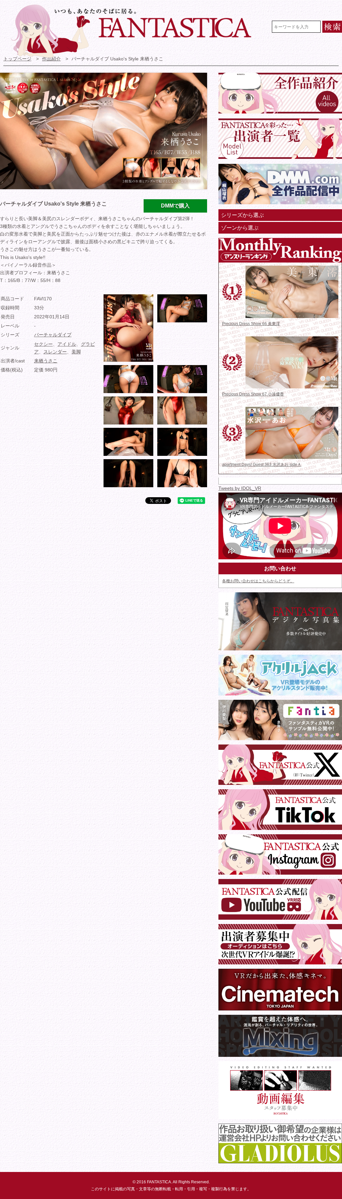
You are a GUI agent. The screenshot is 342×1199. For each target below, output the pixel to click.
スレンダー (55, 351)
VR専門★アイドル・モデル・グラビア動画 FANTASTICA (135, 31)
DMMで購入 (175, 206)
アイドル (66, 344)
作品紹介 (51, 58)
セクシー (43, 344)
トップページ (17, 58)
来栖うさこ (45, 360)
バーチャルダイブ (52, 334)
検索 (332, 27)
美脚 (76, 351)
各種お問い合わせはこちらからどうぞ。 (258, 581)
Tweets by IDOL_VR (239, 488)
